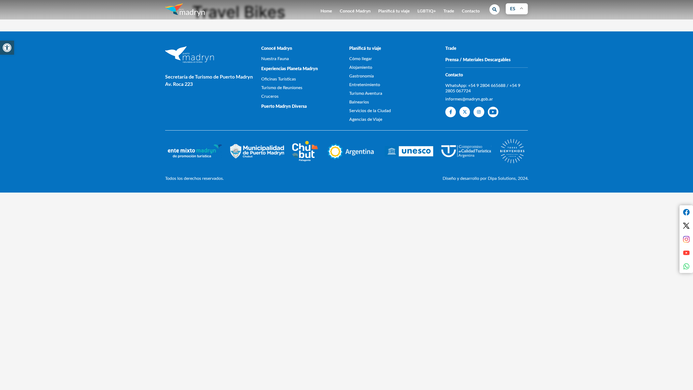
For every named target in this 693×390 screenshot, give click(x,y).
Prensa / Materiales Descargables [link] (478, 60)
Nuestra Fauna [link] (275, 59)
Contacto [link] (471, 11)
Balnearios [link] (359, 102)
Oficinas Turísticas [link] (278, 79)
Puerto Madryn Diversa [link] (284, 106)
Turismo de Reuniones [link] (281, 88)
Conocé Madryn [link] (355, 11)
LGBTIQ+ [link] (426, 11)
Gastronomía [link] (361, 76)
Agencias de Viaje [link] (365, 119)
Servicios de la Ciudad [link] (370, 111)
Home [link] (326, 11)
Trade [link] (448, 11)
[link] (7, 48)
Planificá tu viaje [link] (394, 11)
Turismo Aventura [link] (365, 93)
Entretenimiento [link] (364, 85)
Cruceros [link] (270, 96)
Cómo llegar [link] (360, 59)
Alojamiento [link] (360, 67)
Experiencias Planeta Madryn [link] (289, 69)
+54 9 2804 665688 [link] (486, 85)
